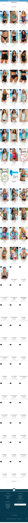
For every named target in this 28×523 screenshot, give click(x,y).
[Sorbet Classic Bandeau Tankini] (23, 447)
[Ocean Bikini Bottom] (4, 369)
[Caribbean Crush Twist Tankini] (4, 154)
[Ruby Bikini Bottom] (14, 428)
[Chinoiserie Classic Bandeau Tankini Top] (14, 154)
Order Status (7, 496)
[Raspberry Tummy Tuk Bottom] (4, 408)
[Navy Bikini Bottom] (23, 310)
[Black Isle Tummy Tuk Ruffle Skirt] (4, 56)
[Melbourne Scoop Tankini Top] (14, 233)
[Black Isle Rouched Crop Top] (23, 36)
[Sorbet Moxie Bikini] (14, 467)
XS (20, 27)
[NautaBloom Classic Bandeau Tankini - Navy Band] (23, 290)
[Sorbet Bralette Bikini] (14, 447)
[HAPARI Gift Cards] (14, 174)
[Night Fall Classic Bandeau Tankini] (4, 350)
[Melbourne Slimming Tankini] (23, 233)
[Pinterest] (14, 515)
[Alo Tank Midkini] (14, 17)
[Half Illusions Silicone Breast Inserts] (4, 174)
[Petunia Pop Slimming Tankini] (14, 388)
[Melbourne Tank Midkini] (4, 253)
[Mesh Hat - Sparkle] (23, 272)
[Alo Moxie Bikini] (4, 17)
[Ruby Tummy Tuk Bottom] (23, 428)
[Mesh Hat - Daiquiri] (23, 253)
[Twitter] (13, 515)
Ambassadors (8, 498)
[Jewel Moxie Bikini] (23, 194)
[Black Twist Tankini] (4, 95)
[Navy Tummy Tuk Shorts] (14, 330)
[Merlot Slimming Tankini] (14, 253)
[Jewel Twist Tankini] (23, 214)
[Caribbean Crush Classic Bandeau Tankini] (23, 95)
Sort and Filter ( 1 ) (14, 481)
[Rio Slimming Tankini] (4, 428)
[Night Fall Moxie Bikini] (14, 350)
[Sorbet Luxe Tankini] (4, 467)
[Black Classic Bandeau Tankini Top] (14, 36)
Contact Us (20, 498)
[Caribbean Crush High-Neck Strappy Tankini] (4, 115)
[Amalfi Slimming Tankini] (23, 17)
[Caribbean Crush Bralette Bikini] (14, 95)
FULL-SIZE (23, 165)
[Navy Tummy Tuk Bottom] (4, 330)
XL (5, 46)
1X (16, 86)
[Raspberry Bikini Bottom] (23, 388)
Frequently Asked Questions (20, 499)
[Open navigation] (4, 3)
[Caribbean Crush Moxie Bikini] (4, 135)
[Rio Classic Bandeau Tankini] (23, 408)
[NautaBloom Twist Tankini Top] (14, 310)
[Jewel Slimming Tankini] (4, 214)
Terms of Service (8, 506)
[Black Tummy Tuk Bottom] (14, 76)
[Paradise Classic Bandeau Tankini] (23, 369)
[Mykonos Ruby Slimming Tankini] (4, 290)
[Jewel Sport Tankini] (14, 214)
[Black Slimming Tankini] (23, 56)
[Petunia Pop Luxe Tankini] (4, 388)
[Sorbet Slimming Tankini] (23, 467)
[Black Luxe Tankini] (14, 56)
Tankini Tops (20, 497)
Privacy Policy (8, 507)
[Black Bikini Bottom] (4, 36)
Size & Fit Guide (20, 496)
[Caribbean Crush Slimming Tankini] (14, 135)
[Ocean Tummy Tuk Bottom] (14, 369)
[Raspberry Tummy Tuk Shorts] (14, 408)
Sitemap (8, 508)
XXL (7, 86)
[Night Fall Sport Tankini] (23, 350)
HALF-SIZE (4, 185)
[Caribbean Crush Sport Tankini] (23, 135)
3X (4, 47)
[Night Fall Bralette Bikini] (23, 330)
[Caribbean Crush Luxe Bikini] (14, 115)
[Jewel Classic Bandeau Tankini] (4, 194)
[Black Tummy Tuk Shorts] (23, 76)
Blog (7, 497)
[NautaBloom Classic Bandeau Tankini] (14, 290)
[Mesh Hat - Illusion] (4, 272)
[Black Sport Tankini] (4, 76)
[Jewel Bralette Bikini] (23, 174)
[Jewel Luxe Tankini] (14, 194)
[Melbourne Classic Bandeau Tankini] (4, 233)
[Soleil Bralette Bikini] (4, 447)
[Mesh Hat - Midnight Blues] (14, 272)
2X (17, 86)
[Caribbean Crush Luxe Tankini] (23, 115)
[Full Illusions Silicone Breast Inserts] (23, 154)
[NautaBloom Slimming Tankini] (4, 310)
